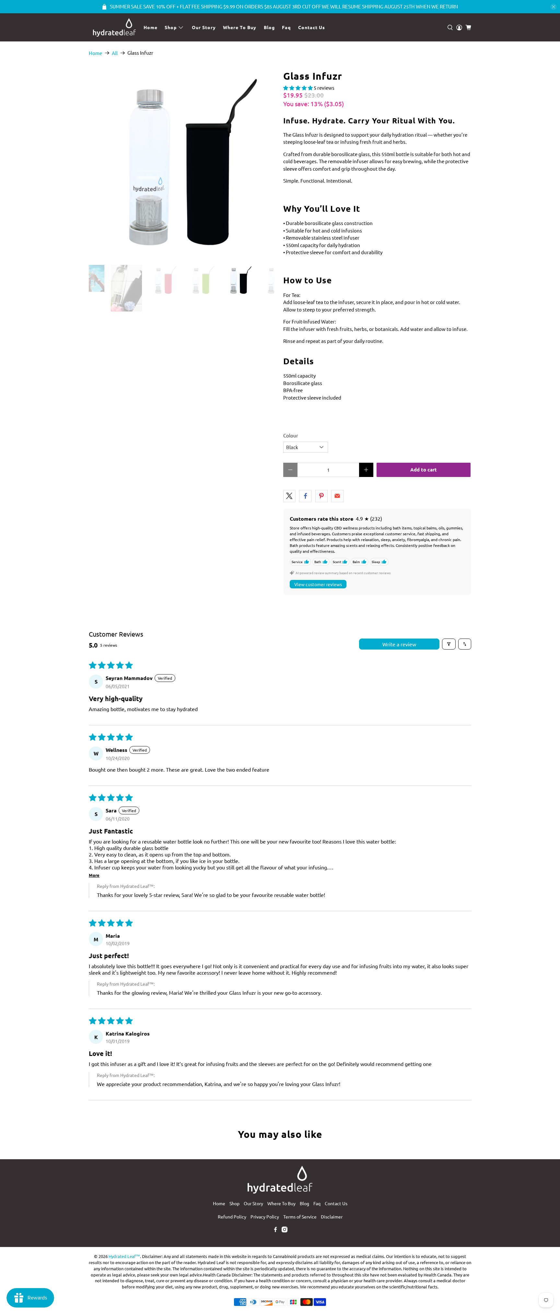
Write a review (399, 644)
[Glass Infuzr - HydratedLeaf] (183, 164)
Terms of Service (300, 1216)
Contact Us (311, 27)
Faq (286, 27)
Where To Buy (239, 27)
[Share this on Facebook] (305, 496)
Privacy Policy (265, 1216)
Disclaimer (332, 1216)
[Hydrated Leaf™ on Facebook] (275, 1230)
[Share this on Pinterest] (321, 496)
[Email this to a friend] (337, 496)
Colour (290, 435)
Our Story (204, 27)
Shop (171, 27)
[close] (553, 7)
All (115, 53)
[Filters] (449, 644)
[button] (298, 88)
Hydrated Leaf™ (124, 1256)
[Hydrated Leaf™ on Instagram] (284, 1230)
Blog (269, 27)
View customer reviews (318, 584)
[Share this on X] (289, 496)
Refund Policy (232, 1216)
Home (151, 27)
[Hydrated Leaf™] (114, 27)
